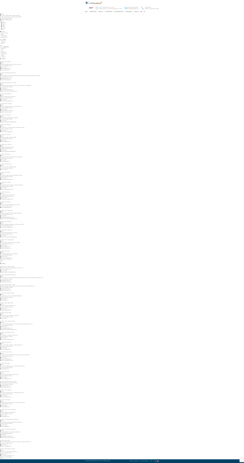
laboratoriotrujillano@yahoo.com (7, 189)
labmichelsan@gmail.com (6, 68)
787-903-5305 (10, 186)
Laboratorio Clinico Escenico (5, 201)
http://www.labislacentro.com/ (7, 360)
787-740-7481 (9, 375)
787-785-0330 (10, 86)
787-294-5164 (9, 138)
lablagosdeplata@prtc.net (6, 309)
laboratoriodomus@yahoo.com (7, 199)
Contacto (136, 11)
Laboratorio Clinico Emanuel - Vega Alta (7, 448)
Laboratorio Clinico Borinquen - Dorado (7, 321)
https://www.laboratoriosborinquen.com (9, 329)
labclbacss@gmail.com (5, 426)
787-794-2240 (9, 18)
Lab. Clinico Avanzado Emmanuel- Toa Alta (8, 381)
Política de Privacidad (144, 460)
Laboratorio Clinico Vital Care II (6, 144)
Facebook (4, 22)
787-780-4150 (9, 97)
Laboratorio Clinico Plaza (4, 250)
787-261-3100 (9, 307)
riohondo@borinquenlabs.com (7, 89)
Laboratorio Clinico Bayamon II (6, 93)
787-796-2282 (9, 76)
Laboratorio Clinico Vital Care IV (6, 229)
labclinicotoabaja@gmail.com (6, 19)
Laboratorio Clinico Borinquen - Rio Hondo (8, 82)
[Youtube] (92, 8)
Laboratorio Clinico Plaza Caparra (6, 210)
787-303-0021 (9, 158)
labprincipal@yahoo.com (6, 246)
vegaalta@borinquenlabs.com (7, 436)
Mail (3, 29)
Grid (5, 58)
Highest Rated (3, 53)
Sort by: (3, 39)
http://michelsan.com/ (5, 69)
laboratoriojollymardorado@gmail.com (8, 271)
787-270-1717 (9, 452)
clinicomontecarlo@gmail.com (7, 227)
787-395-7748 (9, 107)
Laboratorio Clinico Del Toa (5, 154)
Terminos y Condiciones (134, 460)
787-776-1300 (9, 128)
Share (2, 21)
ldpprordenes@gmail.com (6, 445)
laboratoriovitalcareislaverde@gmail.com (9, 236)
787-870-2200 (10, 367)
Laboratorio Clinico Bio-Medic (5, 163)
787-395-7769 (9, 234)
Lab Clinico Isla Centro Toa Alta (6, 351)
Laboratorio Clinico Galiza (5, 363)
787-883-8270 (9, 433)
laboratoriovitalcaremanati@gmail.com (8, 151)
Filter (1, 45)
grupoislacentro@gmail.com (6, 358)
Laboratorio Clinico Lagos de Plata (6, 302)
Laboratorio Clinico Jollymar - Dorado (7, 266)
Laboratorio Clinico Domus (5, 192)
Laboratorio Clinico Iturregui (5, 134)
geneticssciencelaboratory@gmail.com (8, 121)
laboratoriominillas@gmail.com (7, 179)
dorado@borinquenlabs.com (6, 328)
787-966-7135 (9, 148)
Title (2, 49)
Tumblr (3, 26)
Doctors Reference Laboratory (6, 103)
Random (2, 43)
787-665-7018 (9, 325)
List (2, 58)
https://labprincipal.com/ (6, 248)
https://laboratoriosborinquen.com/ (8, 437)
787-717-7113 (8, 269)
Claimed (2, 55)
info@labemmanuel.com (5, 78)
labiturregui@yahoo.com (6, 141)
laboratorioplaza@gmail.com (6, 257)
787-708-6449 (9, 119)
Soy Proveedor (128, 11)
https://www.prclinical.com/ (6, 112)
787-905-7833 (9, 225)
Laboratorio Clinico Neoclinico (5, 342)
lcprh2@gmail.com (4, 300)
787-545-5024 (9, 214)
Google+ (4, 25)
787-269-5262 (9, 176)
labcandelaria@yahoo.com (6, 396)
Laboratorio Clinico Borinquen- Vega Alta (8, 429)
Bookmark (3, 31)
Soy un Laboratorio (118, 11)
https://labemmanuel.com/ (6, 79)
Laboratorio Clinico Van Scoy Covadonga (8, 409)
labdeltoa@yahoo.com (5, 161)
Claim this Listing (4, 32)
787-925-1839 (9, 346)
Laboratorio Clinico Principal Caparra (7, 239)
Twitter (3, 23)
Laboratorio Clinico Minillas (5, 172)
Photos (2, 34)
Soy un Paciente (108, 11)
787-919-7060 (10, 243)
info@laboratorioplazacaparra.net (7, 217)
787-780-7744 (9, 394)
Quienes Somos (93, 11)
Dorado (2, 322)
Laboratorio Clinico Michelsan (5, 61)
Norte (2, 14)
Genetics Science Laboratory (5, 114)
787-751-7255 (9, 65)
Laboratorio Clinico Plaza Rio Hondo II (7, 293)
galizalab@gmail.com (5, 368)
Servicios (101, 11)
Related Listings (4, 35)
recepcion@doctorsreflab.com (7, 110)
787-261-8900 (10, 297)
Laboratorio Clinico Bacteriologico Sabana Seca (9, 419)
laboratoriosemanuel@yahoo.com (7, 339)
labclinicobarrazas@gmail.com (7, 131)
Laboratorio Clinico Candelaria (5, 389)
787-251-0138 (9, 413)
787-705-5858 (10, 287)
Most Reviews (3, 52)
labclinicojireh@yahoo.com (6, 378)
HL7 (153, 460)
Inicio (86, 11)
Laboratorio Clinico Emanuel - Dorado (7, 332)
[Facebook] (90, 8)
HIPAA (151, 460)
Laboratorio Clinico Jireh (4, 371)
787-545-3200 (10, 356)
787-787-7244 (9, 255)
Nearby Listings (4, 37)
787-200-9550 (10, 168)
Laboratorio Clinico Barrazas (5, 124)
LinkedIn (3, 28)
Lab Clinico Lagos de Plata (5, 440)
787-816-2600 (10, 206)
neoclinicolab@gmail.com (6, 349)
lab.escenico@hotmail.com (6, 207)
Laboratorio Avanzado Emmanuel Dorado (8, 72)
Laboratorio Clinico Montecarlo (6, 221)
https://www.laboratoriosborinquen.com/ (9, 91)
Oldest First (3, 42)
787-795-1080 (10, 423)
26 (2, 458)
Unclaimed (3, 56)
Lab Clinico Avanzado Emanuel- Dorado (7, 284)
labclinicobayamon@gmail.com (7, 100)
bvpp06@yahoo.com (5, 416)
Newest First (3, 40)
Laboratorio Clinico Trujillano (5, 182)
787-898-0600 (10, 196)
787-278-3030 (9, 336)
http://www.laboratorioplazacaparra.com (9, 218)
